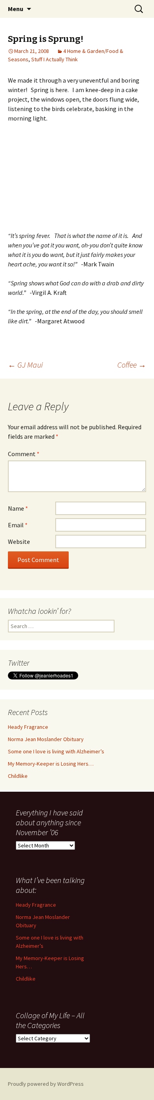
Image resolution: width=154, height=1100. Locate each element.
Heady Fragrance (28, 726)
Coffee (131, 365)
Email (18, 525)
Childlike (18, 775)
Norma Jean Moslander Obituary (46, 739)
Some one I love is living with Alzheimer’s (56, 751)
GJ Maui (25, 365)
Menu (15, 9)
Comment (23, 454)
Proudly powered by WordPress (46, 1083)
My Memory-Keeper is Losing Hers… (51, 763)
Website (19, 541)
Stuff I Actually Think (54, 59)
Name (18, 508)
